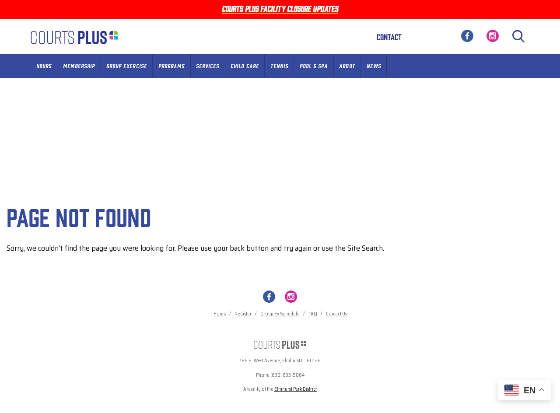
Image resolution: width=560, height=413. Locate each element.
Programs (171, 65)
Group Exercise (126, 65)
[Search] (518, 36)
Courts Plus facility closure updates (280, 8)
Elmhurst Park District (295, 389)
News (374, 65)
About (347, 65)
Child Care (245, 65)
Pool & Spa (314, 65)
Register (243, 314)
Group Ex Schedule (280, 314)
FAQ (312, 314)
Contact (389, 37)
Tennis (279, 65)
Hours (44, 65)
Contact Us (336, 314)
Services (207, 65)
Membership (79, 65)
